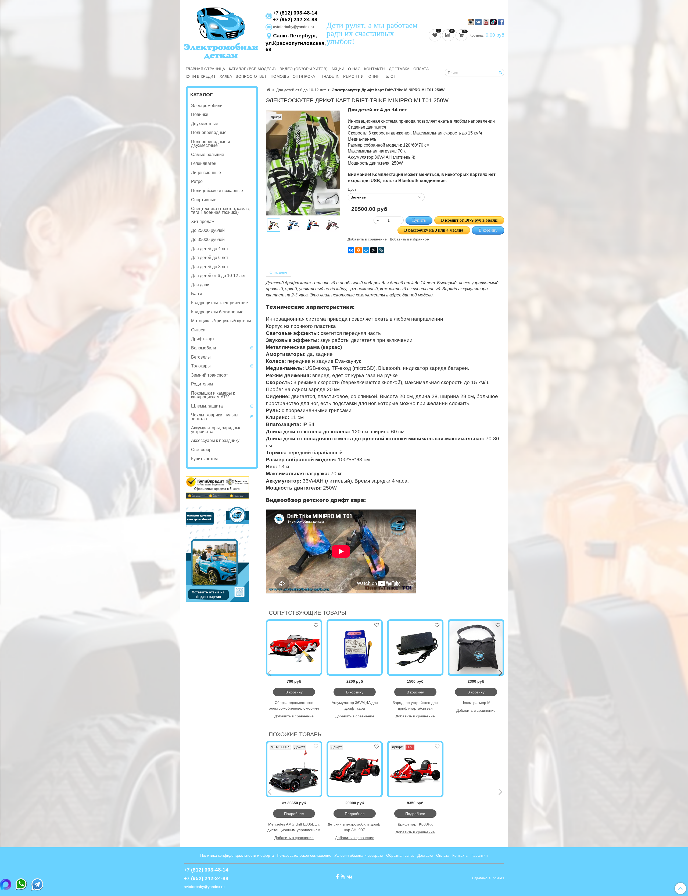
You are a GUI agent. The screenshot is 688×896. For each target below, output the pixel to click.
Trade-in (330, 76)
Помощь (280, 76)
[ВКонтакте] (351, 250)
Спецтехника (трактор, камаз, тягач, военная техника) (220, 210)
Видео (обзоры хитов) (304, 69)
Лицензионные (206, 172)
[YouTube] (343, 877)
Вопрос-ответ (251, 76)
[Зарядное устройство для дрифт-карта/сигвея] (415, 647)
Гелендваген (203, 163)
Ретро (197, 181)
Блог (391, 76)
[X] (373, 250)
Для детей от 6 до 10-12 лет (301, 90)
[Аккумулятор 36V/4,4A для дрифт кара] (355, 647)
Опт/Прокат (305, 76)
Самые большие (207, 154)
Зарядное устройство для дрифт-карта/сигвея (415, 705)
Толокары (201, 366)
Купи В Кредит (201, 76)
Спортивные (203, 199)
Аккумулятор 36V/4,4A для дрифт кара (355, 705)
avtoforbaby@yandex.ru (293, 26)
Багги (196, 293)
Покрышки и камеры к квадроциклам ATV (213, 395)
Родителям (202, 384)
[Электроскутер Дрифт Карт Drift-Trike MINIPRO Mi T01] (293, 225)
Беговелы (201, 357)
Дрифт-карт (202, 339)
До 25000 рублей (208, 230)
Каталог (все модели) (252, 69)
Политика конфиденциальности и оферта (237, 855)
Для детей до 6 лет (209, 257)
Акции (338, 69)
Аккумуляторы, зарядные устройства (216, 430)
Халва (226, 76)
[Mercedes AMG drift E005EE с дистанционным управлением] (294, 769)
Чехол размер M (475, 702)
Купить (419, 220)
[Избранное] (435, 35)
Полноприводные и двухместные (210, 143)
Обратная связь (400, 855)
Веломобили (203, 348)
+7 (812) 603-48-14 (295, 12)
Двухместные (204, 123)
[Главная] (268, 90)
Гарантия (479, 855)
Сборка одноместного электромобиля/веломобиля (294, 705)
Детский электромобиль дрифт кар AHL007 (355, 827)
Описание (278, 272)
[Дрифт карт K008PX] (415, 769)
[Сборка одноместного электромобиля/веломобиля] (294, 647)
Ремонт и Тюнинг (362, 76)
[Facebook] (337, 877)
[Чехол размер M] (476, 647)
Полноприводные (209, 132)
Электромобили (207, 105)
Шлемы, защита (207, 406)
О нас (354, 69)
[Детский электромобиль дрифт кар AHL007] (355, 769)
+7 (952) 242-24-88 (295, 19)
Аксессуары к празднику (215, 440)
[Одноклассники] (358, 250)
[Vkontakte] (349, 877)
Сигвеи (198, 330)
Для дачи (200, 284)
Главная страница (205, 69)
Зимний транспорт (209, 375)
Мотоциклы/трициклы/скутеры (221, 320)
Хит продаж (202, 221)
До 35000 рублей (208, 239)
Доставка (399, 69)
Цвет (352, 189)
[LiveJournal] (381, 250)
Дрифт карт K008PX (415, 824)
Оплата (421, 69)
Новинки (199, 114)
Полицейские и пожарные (217, 190)
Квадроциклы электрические (219, 302)
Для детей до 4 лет (209, 248)
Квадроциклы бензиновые (217, 312)
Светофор (201, 449)
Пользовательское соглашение (304, 855)
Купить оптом (204, 458)
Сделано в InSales (488, 878)
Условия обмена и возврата (358, 855)
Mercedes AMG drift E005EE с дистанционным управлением (293, 827)
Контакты (374, 69)
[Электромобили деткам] (221, 32)
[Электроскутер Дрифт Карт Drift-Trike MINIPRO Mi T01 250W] (303, 163)
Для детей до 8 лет (209, 266)
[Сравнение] (449, 35)
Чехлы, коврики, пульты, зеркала (215, 417)
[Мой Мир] (366, 250)
